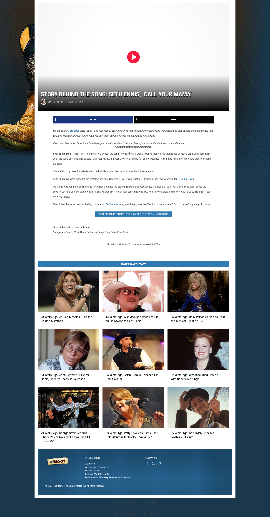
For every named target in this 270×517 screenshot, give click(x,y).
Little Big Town (186, 179)
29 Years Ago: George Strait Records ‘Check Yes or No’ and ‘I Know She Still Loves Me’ (65, 437)
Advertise (90, 463)
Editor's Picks (72, 227)
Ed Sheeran (112, 204)
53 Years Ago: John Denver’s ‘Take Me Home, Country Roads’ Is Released (65, 377)
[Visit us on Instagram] (161, 463)
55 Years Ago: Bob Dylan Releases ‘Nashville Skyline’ (192, 435)
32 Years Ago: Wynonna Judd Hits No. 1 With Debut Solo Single (196, 377)
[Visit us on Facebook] (148, 463)
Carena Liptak (53, 102)
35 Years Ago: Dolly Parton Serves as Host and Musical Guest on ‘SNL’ (198, 319)
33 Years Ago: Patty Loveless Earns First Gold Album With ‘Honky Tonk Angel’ (132, 435)
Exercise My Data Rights (97, 474)
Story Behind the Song (116, 232)
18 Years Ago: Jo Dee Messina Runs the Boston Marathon (66, 319)
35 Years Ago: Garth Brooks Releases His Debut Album (132, 377)
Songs (101, 232)
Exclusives (92, 232)
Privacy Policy (92, 470)
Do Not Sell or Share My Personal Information (107, 477)
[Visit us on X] (155, 463)
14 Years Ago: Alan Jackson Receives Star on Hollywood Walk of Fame (132, 319)
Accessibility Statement (97, 467)
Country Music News (76, 232)
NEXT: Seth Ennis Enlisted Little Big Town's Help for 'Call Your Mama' (133, 214)
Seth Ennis (73, 130)
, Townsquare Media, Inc (74, 486)
